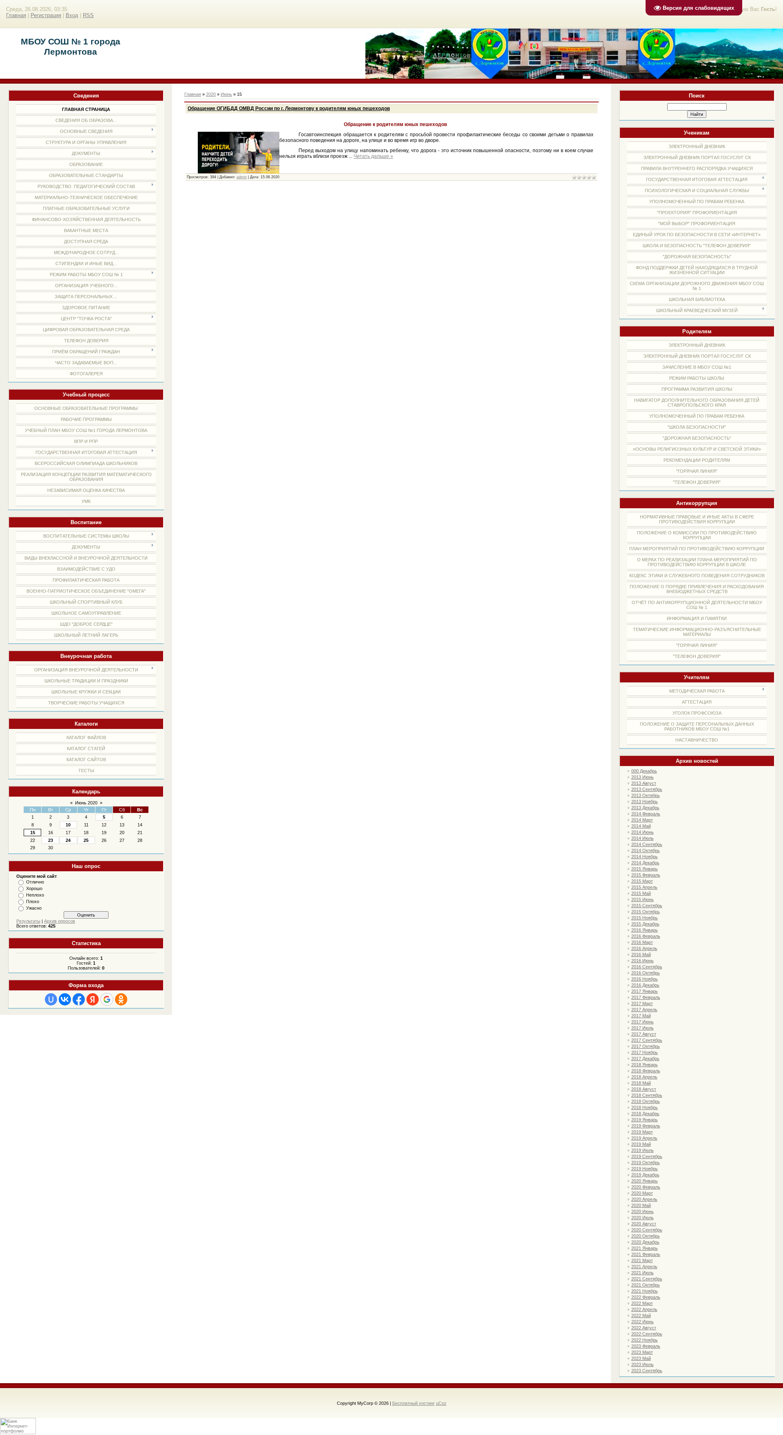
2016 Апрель (644, 948)
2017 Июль (642, 1027)
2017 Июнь (642, 1021)
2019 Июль (642, 1150)
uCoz (441, 1403)
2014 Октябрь (645, 850)
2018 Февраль (645, 1070)
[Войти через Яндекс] (92, 999)
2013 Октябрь (645, 795)
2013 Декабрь (645, 807)
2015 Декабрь (645, 923)
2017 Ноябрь (644, 1052)
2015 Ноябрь (644, 917)
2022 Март (642, 1303)
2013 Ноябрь (644, 801)
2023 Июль (642, 1364)
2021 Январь (644, 1248)
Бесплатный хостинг (413, 1403)
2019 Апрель (644, 1138)
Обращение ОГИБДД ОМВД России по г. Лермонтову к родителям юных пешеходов (289, 108)
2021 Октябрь (645, 1284)
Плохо (32, 901)
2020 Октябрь (645, 1235)
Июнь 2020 (86, 802)
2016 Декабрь (645, 985)
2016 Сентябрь (646, 966)
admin (242, 177)
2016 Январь (644, 930)
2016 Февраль (645, 936)
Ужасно (34, 908)
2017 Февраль (645, 997)
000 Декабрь (644, 770)
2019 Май (641, 1144)
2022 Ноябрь (644, 1340)
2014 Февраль (645, 813)
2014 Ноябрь (644, 856)
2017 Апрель (644, 1009)
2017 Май (641, 1015)
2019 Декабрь (645, 1174)
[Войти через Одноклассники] (121, 999)
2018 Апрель (644, 1076)
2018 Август (643, 1089)
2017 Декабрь (645, 1058)
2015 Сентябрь (646, 905)
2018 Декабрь (645, 1113)
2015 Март (642, 881)
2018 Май (641, 1083)
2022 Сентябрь (646, 1333)
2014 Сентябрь (646, 844)
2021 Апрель (644, 1266)
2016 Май (641, 954)
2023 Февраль (645, 1346)
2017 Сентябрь (646, 1040)
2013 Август (643, 783)
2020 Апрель (644, 1199)
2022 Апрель (644, 1309)
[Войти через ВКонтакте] (65, 999)
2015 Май (641, 893)
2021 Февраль (645, 1254)
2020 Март (642, 1193)
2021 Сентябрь (646, 1278)
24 (68, 840)
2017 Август (643, 1034)
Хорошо (34, 888)
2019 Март (642, 1131)
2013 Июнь (642, 777)
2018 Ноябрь (644, 1107)
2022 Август (643, 1327)
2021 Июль (642, 1272)
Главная (16, 15)
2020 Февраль (645, 1187)
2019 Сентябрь (646, 1156)
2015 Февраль (645, 875)
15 (32, 832)
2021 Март (642, 1260)
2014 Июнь (642, 832)
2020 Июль (642, 1217)
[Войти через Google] (106, 999)
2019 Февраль (645, 1125)
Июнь (226, 94)
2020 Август (643, 1223)
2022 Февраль (645, 1297)
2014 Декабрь (645, 862)
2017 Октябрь (645, 1046)
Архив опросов (59, 921)
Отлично (35, 881)
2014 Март (642, 819)
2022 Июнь (642, 1321)
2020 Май (641, 1205)
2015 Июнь (642, 899)
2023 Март (642, 1352)
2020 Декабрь (645, 1242)
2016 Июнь (642, 960)
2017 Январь (644, 991)
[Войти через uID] (51, 999)
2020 (211, 94)
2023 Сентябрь (646, 1370)
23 (50, 840)
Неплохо (35, 894)
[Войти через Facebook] (79, 999)
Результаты (28, 921)
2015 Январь (644, 868)
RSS (88, 15)
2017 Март (642, 1003)
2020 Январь (644, 1180)
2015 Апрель (644, 887)
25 (86, 840)
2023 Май (641, 1358)
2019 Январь (644, 1119)
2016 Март (642, 942)
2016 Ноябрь (644, 979)
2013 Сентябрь (646, 789)
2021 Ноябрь (644, 1291)
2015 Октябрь (645, 911)
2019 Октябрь (645, 1162)
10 (68, 824)
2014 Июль (642, 838)
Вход (72, 15)
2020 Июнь (642, 1211)
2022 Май (641, 1315)
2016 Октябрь (645, 972)
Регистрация (46, 15)
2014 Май (641, 826)
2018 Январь (644, 1064)
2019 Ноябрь (644, 1168)
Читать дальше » (373, 156)
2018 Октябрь (645, 1101)
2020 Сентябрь (646, 1229)
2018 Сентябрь (646, 1095)
